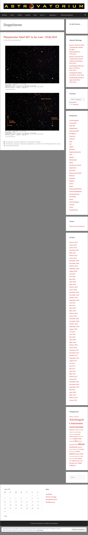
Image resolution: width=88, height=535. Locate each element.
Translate (75, 104)
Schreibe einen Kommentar (12, 145)
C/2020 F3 (77, 430)
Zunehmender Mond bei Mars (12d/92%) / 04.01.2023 (76, 68)
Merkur (71, 157)
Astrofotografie (9, 142)
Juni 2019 (72, 303)
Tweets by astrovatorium (76, 226)
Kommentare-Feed (51, 499)
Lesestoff (27, 15)
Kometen (72, 149)
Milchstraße (73, 160)
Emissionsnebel (30, 142)
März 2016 (72, 395)
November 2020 (74, 263)
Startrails (71, 458)
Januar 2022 (73, 247)
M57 (39, 143)
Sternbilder (38, 142)
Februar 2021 (73, 255)
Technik (20, 15)
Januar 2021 (73, 258)
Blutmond (71, 430)
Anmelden (49, 494)
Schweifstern (71, 456)
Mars (70, 154)
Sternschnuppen (74, 202)
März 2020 (72, 284)
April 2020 (72, 282)
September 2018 (74, 326)
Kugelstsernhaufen (75, 152)
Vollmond (72, 465)
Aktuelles (4, 15)
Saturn (71, 183)
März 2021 (72, 253)
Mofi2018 (71, 444)
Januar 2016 (73, 400)
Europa (71, 432)
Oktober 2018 (73, 324)
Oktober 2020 (73, 266)
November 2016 (74, 384)
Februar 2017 (73, 376)
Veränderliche (73, 210)
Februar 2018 (73, 345)
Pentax (82, 449)
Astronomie (16, 142)
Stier (70, 461)
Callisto (82, 430)
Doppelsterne (23, 142)
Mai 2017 (72, 368)
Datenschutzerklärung (67, 15)
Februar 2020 (73, 287)
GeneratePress (54, 523)
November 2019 (74, 295)
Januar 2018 (73, 347)
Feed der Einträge (51, 497)
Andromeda (76, 416)
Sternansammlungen (75, 191)
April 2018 (72, 339)
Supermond (75, 461)
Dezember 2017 (74, 350)
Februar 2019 (73, 313)
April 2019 (72, 308)
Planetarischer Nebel (52, 143)
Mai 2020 (72, 279)
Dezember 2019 (74, 292)
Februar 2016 (73, 397)
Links (35, 15)
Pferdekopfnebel (72, 451)
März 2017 (72, 374)
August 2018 (73, 329)
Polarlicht (72, 178)
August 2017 (73, 361)
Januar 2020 (73, 290)
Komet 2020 (71, 441)
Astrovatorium (23, 143)
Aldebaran (71, 416)
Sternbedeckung (74, 194)
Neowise (80, 447)
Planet (78, 451)
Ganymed (78, 434)
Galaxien (72, 139)
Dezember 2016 (74, 382)
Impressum (53, 15)
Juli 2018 (72, 332)
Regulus (71, 181)
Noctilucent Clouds (75, 165)
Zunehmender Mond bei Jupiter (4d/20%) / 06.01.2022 (76, 80)
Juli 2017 (72, 363)
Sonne (71, 186)
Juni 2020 (72, 276)
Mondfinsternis (73, 447)
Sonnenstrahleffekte (75, 189)
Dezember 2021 (74, 250)
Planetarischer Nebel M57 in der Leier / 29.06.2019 (30, 37)
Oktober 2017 (73, 355)
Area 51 (42, 15)
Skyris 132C (77, 456)
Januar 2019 (73, 316)
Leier (36, 143)
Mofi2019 (76, 444)
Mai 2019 (72, 305)
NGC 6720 (43, 143)
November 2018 (74, 321)
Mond (71, 162)
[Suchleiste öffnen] (85, 15)
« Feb (5, 516)
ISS (70, 144)
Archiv (12, 15)
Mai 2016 (72, 390)
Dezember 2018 (74, 318)
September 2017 (74, 358)
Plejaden (77, 454)
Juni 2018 (72, 334)
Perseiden (72, 170)
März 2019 (72, 311)
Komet (79, 438)
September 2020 (74, 268)
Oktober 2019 (73, 297)
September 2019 (74, 300)
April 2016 (72, 392)
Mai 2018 (72, 337)
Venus (71, 207)
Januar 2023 (73, 245)
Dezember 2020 (74, 261)
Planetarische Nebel (75, 173)
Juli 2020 (72, 274)
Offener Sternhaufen (73, 449)
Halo (70, 141)
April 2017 (72, 371)
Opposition (72, 168)
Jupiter (71, 147)
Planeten (72, 175)
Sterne (58, 143)
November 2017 (74, 353)
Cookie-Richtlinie (39, 530)
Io (72, 438)
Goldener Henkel (73, 436)
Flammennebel (72, 434)
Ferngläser (72, 133)
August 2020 (73, 271)
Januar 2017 (73, 379)
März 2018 (72, 342)
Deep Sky (72, 126)
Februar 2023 (73, 242)
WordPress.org (50, 502)
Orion (79, 449)
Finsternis (72, 136)
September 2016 (74, 387)
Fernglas (74, 432)
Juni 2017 (72, 366)
